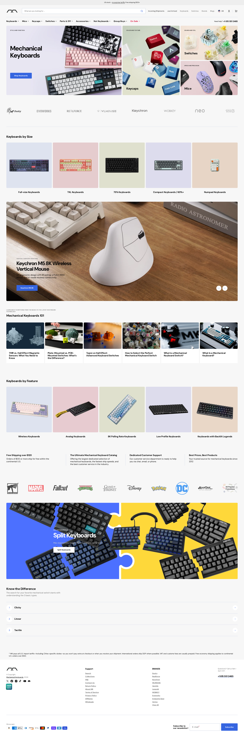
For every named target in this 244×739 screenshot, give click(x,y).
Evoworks (156, 695)
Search (88, 673)
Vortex (155, 702)
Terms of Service (92, 692)
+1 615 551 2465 (230, 21)
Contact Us (90, 683)
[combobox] (84, 11)
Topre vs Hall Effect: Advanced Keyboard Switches (102, 354)
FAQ (86, 680)
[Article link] (25, 342)
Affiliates (89, 699)
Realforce (156, 676)
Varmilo (155, 686)
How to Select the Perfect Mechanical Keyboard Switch (141, 354)
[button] (229, 11)
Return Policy (90, 686)
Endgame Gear (158, 699)
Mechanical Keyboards (14, 677)
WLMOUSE (156, 683)
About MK (89, 689)
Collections (90, 676)
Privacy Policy (91, 695)
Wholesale (89, 702)
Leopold (155, 689)
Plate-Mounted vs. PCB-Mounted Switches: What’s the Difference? (62, 355)
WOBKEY (155, 692)
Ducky (154, 673)
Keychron (156, 680)
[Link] (63, 60)
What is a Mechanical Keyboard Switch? (175, 354)
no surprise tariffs (118, 2)
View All (155, 705)
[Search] (142, 11)
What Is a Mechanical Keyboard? (214, 354)
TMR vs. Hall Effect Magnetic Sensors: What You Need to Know (24, 355)
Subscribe (229, 727)
